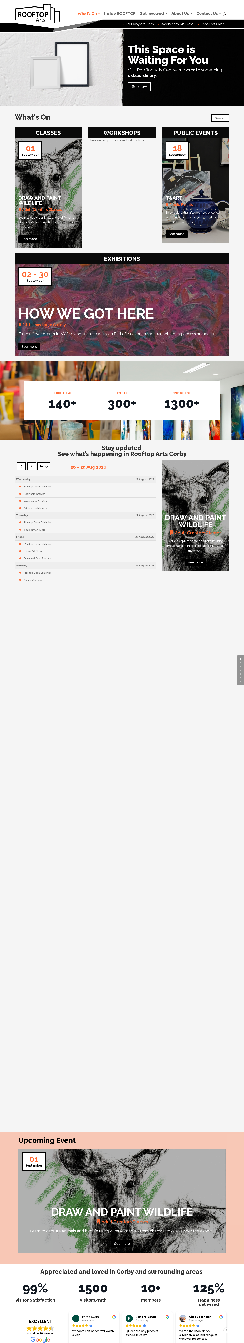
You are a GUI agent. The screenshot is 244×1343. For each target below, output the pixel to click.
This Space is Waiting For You (168, 54)
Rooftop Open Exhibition (37, 486)
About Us (180, 13)
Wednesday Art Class (36, 501)
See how (139, 86)
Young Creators (33, 579)
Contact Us (207, 13)
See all (220, 118)
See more (29, 239)
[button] (226, 1330)
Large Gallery (54, 325)
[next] (31, 466)
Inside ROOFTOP (120, 13)
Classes (55, 210)
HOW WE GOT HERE (86, 313)
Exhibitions (31, 325)
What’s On (87, 13)
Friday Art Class (33, 551)
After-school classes (35, 508)
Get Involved (152, 13)
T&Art (174, 198)
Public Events (181, 205)
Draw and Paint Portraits (37, 558)
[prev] (21, 466)
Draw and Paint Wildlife (39, 200)
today (43, 466)
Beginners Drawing (34, 493)
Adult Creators (35, 210)
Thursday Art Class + (36, 529)
